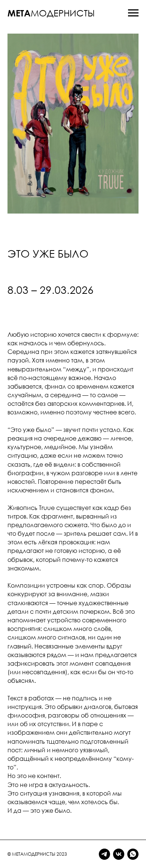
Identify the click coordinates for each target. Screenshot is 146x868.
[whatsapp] (133, 854)
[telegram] (104, 854)
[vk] (118, 854)
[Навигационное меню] (133, 13)
